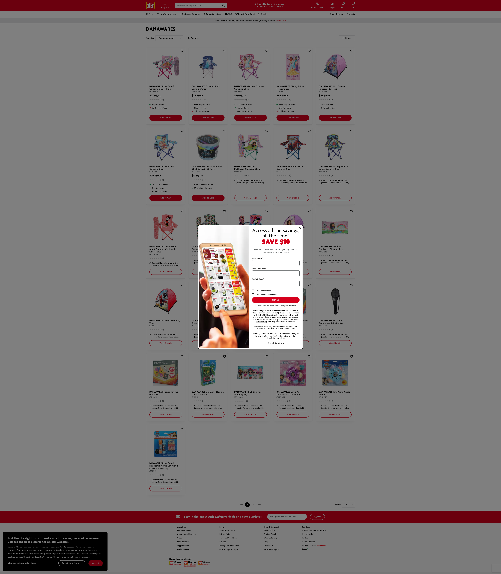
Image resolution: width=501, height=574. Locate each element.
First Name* (257, 258)
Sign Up (275, 300)
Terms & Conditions (276, 343)
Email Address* (259, 268)
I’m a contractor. (263, 291)
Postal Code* (258, 279)
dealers (268, 317)
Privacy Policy (261, 322)
